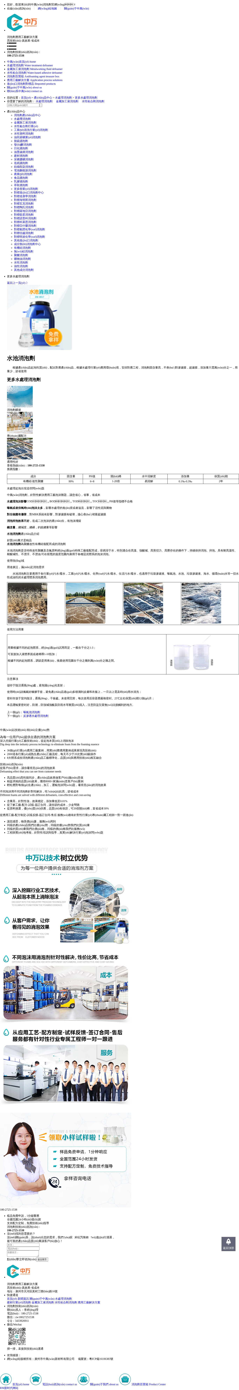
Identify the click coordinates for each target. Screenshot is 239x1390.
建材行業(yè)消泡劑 (19, 1302)
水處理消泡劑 (63, 97)
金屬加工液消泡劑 (67, 101)
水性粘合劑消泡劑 (93, 101)
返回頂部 (228, 1248)
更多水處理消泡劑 (86, 97)
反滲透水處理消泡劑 (35, 715)
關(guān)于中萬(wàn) (76, 8)
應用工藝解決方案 (89, 1302)
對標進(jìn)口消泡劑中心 (29, 192)
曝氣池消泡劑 (31, 712)
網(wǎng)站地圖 (47, 8)
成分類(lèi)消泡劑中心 (27, 244)
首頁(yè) (26, 97)
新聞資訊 (23, 1298)
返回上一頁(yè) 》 (18, 282)
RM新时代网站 (9, 1387)
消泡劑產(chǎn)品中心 (27, 115)
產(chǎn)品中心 (43, 97)
